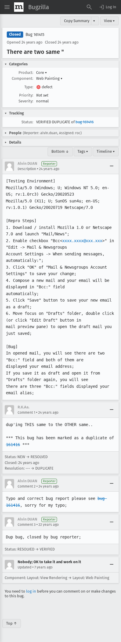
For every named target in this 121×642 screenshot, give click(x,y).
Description (27, 169)
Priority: (26, 95)
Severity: (26, 101)
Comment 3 (27, 525)
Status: (27, 122)
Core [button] (41, 72)
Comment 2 (27, 486)
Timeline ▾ (106, 151)
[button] (107, 7)
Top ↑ (11, 623)
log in (31, 591)
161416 (13, 444)
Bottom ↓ (60, 151)
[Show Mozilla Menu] (18, 7)
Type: (28, 87)
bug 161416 (84, 122)
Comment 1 (26, 412)
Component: (22, 78)
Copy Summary (76, 21)
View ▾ (109, 21)
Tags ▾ (83, 151)
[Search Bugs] (89, 7)
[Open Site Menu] (7, 7)
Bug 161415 (35, 34)
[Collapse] (111, 166)
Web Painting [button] (49, 78)
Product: (26, 72)
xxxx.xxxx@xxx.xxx (82, 240)
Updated (24, 567)
